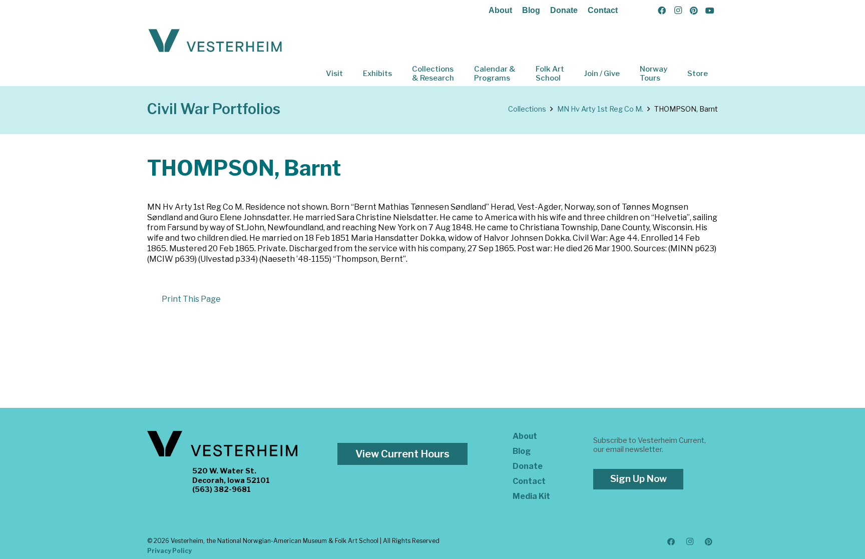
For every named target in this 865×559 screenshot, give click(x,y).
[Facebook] (662, 11)
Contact (603, 10)
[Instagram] (678, 11)
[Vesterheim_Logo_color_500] (215, 41)
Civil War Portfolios (213, 109)
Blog (531, 10)
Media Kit (531, 496)
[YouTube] (710, 11)
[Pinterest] (694, 11)
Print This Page (191, 299)
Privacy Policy (169, 550)
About (500, 10)
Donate (564, 10)
